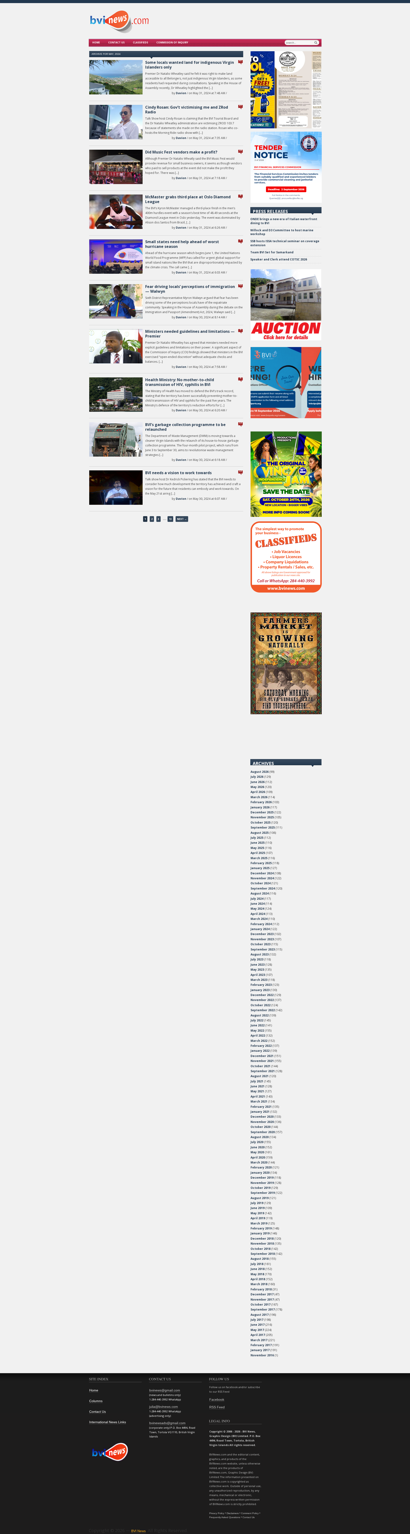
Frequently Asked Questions (224, 1517)
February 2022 (261, 1046)
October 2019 (260, 1188)
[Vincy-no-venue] (286, 516)
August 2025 (260, 833)
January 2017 (260, 1350)
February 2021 (261, 1107)
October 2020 (260, 1127)
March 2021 (259, 1101)
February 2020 (261, 1167)
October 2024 (260, 883)
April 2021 (258, 1096)
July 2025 (257, 838)
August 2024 (260, 893)
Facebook (216, 1399)
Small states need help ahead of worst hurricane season (182, 244)
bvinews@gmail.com (164, 1390)
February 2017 (261, 1345)
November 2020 (262, 1122)
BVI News (138, 1531)
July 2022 (257, 1020)
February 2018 (261, 1289)
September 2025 (263, 827)
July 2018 (257, 1264)
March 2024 (259, 919)
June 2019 (258, 1208)
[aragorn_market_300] (286, 713)
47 (240, 60)
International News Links (107, 1422)
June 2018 (258, 1269)
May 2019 (257, 1213)
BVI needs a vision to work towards (178, 472)
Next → (182, 519)
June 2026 (258, 782)
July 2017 (257, 1320)
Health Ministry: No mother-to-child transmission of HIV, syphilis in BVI (179, 382)
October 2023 (260, 944)
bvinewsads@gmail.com (167, 1423)
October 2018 (260, 1249)
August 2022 (260, 1015)
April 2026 (258, 792)
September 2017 (263, 1309)
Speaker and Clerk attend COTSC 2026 (278, 259)
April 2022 (258, 1035)
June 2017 (258, 1325)
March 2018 (259, 1284)
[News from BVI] (119, 32)
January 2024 (260, 929)
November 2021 (262, 1061)
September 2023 (263, 949)
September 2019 (263, 1193)
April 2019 (258, 1218)
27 (240, 105)
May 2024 (257, 909)
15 (240, 150)
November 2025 (262, 817)
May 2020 (257, 1152)
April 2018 (258, 1279)
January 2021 (260, 1112)
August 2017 (260, 1315)
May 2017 (257, 1330)
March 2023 (259, 980)
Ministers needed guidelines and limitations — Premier (190, 334)
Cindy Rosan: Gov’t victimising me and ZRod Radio (186, 110)
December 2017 (262, 1294)
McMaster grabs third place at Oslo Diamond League (188, 199)
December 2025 (262, 812)
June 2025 (258, 843)
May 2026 (257, 787)
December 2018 (262, 1239)
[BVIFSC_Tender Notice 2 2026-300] (286, 202)
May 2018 (257, 1274)
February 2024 (261, 924)
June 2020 (258, 1147)
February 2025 (261, 863)
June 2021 (258, 1086)
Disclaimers (233, 1513)
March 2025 (259, 858)
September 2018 (263, 1254)
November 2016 (262, 1355)
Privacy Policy (216, 1513)
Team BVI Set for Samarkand (272, 252)
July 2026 (257, 777)
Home (96, 42)
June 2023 (258, 965)
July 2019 (257, 1203)
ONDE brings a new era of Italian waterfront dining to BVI (283, 221)
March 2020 (259, 1162)
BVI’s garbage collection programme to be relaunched (185, 427)
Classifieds (140, 42)
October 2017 (260, 1304)
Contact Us (116, 42)
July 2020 (257, 1142)
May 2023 (257, 970)
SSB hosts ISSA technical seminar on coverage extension (284, 243)
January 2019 (260, 1233)
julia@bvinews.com (163, 1407)
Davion (181, 93)
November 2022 (262, 1000)
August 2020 (260, 1137)
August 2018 (260, 1259)
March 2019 (259, 1223)
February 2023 (261, 985)
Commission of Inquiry (172, 42)
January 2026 (260, 807)
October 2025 (260, 822)
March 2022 (259, 1041)
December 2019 (262, 1178)
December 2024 (262, 873)
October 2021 (260, 1066)
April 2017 (258, 1335)
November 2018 (262, 1244)
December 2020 (262, 1117)
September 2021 (263, 1071)
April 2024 (258, 914)
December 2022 (262, 995)
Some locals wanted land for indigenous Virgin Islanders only (189, 65)
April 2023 (258, 975)
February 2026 (261, 802)
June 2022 (258, 1025)
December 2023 (262, 934)
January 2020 (260, 1173)
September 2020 (263, 1132)
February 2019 (261, 1228)
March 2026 (259, 797)
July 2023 (257, 959)
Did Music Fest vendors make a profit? (181, 152)
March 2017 (259, 1340)
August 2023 (260, 954)
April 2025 (258, 853)
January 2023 (260, 990)
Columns (95, 1401)
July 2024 (257, 899)
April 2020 (258, 1157)
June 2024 (258, 904)
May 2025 (257, 848)
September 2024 (263, 888)
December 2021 (262, 1056)
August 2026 (260, 772)
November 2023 (262, 939)
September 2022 (263, 1010)
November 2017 (262, 1300)
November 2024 (262, 878)
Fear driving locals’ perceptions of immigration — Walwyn (190, 289)
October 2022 (260, 1005)
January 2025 (260, 868)
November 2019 (262, 1183)
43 (240, 284)
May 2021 (257, 1091)
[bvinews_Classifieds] (286, 591)
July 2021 (257, 1081)
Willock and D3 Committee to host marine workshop (281, 232)
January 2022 (260, 1051)
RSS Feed (217, 1407)
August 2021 (260, 1076)
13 (240, 422)
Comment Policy (250, 1513)
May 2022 (257, 1031)
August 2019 (260, 1198)
